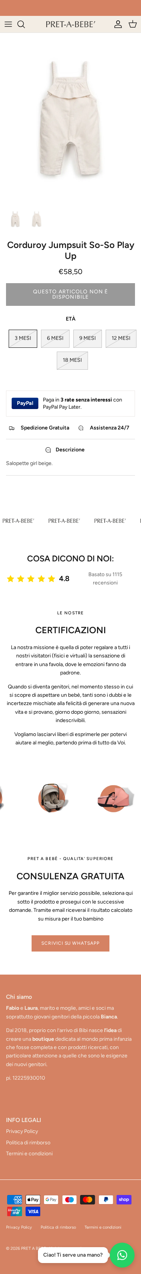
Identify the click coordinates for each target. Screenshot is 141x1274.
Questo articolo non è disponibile (70, 294)
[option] (70, 118)
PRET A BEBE (33, 1248)
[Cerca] (25, 24)
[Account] (116, 24)
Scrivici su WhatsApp (70, 943)
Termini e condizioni (29, 1153)
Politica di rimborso (28, 1142)
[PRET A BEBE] (70, 24)
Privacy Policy (22, 1131)
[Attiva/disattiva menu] (8, 24)
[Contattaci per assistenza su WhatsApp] (122, 1255)
